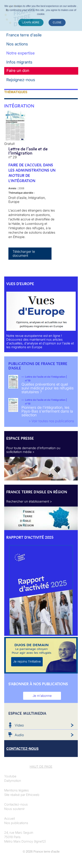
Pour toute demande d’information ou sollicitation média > (33, 450)
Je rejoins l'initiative (27, 661)
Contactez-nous (16, 804)
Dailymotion (12, 781)
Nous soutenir (14, 809)
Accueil (9, 818)
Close (57, 22)
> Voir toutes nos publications (51, 421)
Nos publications (16, 823)
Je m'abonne (42, 696)
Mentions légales (16, 790)
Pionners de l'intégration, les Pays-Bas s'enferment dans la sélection (47, 411)
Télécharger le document (24, 253)
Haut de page (41, 767)
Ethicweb (32, 795)
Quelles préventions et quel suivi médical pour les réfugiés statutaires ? (47, 388)
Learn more (30, 22)
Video (19, 725)
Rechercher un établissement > (29, 501)
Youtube (10, 776)
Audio (19, 735)
